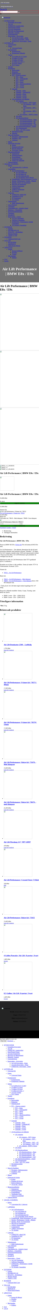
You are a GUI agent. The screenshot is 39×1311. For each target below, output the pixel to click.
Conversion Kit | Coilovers (20, 167)
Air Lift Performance (18, 171)
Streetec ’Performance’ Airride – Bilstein (24, 181)
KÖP (5, 885)
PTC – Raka (19, 77)
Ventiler (10, 67)
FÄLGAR (7, 240)
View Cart (3, 1041)
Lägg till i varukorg (19, 503)
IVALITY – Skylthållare (15, 232)
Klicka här (18, 544)
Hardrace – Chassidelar (15, 210)
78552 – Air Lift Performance (12, 573)
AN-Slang (19, 116)
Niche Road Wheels (14, 246)
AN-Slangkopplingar (22, 118)
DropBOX (11, 215)
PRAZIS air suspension (19, 184)
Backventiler (16, 70)
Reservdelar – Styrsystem (15, 36)
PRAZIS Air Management (16, 31)
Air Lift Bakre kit (21, 174)
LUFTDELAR (8, 43)
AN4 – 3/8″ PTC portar (23, 130)
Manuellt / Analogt (13, 33)
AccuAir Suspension (14, 29)
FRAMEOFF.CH (13, 230)
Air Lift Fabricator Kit (22, 176)
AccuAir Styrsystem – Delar (20, 39)
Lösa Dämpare (12, 205)
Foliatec (10, 228)
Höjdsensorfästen (17, 155)
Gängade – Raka (21, 90)
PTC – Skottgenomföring (23, 84)
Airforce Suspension (18, 186)
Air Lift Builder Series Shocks (25, 177)
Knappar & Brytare (17, 147)
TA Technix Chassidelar (19, 225)
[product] (21, 627)
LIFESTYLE (8, 247)
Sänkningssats (12, 201)
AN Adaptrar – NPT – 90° (31, 1144)
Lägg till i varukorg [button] (9, 650)
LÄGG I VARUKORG (19, 526)
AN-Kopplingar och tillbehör (20, 99)
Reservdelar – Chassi (14, 217)
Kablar (14, 145)
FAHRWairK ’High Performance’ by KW (24, 179)
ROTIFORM (12, 242)
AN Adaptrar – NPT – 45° (31, 1142)
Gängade (14, 89)
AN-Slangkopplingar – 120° (28, 125)
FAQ (5, 259)
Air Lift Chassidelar (18, 218)
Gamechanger (16, 188)
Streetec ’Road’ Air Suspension (21, 182)
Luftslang (15, 140)
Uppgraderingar (13, 34)
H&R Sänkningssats (18, 203)
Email (14, 527)
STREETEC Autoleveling (16, 26)
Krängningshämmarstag (15, 211)
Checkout (10, 1041)
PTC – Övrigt (20, 87)
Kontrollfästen (16, 157)
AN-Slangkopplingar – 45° (28, 121)
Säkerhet (14, 133)
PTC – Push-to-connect (19, 75)
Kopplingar (11, 68)
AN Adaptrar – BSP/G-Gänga (29, 114)
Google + (9, 527)
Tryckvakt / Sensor (17, 150)
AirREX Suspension (18, 189)
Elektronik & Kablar (14, 143)
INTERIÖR (8, 237)
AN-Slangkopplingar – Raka (28, 119)
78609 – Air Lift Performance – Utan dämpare (18, 581)
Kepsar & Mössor (17, 251)
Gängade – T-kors (21, 96)
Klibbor (14, 257)
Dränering (15, 72)
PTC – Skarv (20, 82)
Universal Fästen (17, 48)
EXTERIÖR (8, 227)
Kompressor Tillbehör (18, 53)
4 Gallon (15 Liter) (17, 58)
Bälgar (10, 165)
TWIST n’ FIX (12, 235)
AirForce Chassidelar (18, 220)
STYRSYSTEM (9, 21)
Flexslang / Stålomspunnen (20, 136)
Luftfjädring (11, 169)
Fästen (10, 46)
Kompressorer (12, 50)
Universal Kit (12, 44)
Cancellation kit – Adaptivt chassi (18, 208)
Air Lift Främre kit (21, 172)
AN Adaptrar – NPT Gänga (28, 102)
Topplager (11, 213)
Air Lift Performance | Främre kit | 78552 (12, 513)
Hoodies (14, 252)
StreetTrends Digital (14, 27)
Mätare (10, 142)
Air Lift (10, 24)
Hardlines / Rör (16, 138)
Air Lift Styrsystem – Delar (20, 38)
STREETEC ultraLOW (19, 194)
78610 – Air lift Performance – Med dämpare (17, 579)
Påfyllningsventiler (17, 131)
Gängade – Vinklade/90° (23, 92)
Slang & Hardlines (13, 135)
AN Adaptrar (20, 101)
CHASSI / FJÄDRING (11, 164)
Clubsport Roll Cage (14, 239)
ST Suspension (16, 198)
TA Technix (15, 191)
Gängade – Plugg (21, 94)
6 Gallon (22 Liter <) (18, 61)
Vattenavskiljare (13, 162)
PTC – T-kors (20, 85)
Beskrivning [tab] (7, 531)
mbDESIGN (12, 244)
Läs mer (6, 961)
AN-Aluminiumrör (21, 128)
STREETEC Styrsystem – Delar (21, 41)
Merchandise (12, 256)
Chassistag (11, 206)
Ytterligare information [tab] (10, 532)
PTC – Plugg (20, 80)
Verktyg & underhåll (18, 160)
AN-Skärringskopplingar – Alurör (26, 126)
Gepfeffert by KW (17, 196)
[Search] (19, 12)
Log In (6, 261)
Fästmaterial (15, 154)
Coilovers (11, 193)
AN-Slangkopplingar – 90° (28, 123)
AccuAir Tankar (17, 63)
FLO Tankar (15, 65)
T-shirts (14, 254)
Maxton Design (12, 234)
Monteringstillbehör (14, 152)
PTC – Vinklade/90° (22, 79)
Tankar (10, 55)
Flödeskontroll (16, 73)
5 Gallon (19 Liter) (17, 60)
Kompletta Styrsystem (14, 22)
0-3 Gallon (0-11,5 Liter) (19, 56)
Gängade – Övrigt (21, 97)
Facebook (3, 527)
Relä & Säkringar (17, 148)
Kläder (10, 249)
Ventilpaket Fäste (17, 159)
